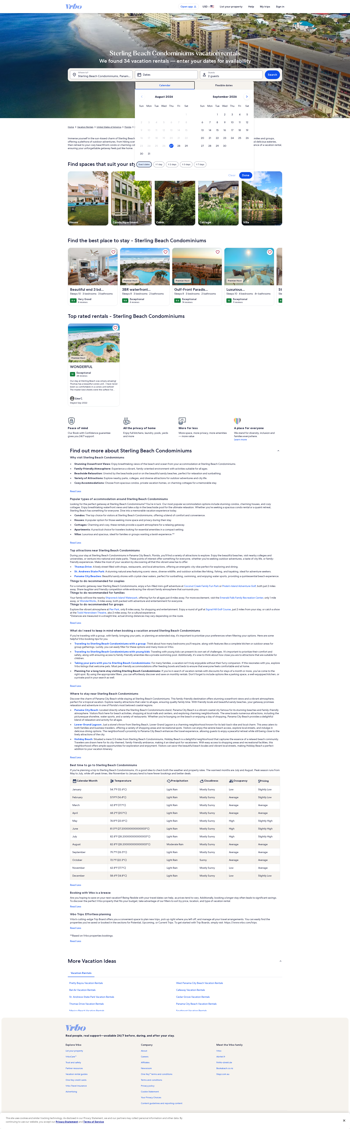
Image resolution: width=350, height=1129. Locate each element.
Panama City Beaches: (88, 576)
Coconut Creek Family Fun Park (201, 586)
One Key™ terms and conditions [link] (156, 1074)
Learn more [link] (240, 439)
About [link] (144, 1050)
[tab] (165, 85)
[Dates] (166, 74)
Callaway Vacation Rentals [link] (190, 990)
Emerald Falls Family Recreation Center (241, 597)
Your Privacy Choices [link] (151, 1097)
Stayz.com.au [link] (222, 1074)
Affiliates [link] (145, 1062)
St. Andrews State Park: (89, 571)
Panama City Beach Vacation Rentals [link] (196, 1003)
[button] (186, 114)
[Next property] (278, 277)
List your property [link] (74, 1050)
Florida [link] (128, 127)
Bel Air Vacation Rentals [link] (82, 990)
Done (245, 175)
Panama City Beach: (86, 710)
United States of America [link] (109, 127)
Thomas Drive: (83, 566)
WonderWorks (88, 601)
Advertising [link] (71, 1091)
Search (272, 74)
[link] (113, 252)
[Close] (344, 1120)
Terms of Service (93, 1121)
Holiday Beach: (84, 739)
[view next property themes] (282, 198)
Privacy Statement (67, 1121)
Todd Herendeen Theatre (91, 612)
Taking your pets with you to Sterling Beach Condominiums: (112, 663)
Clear (232, 175)
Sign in (280, 6)
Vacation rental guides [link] (77, 1074)
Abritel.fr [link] (220, 1056)
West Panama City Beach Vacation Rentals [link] (199, 983)
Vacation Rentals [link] (85, 127)
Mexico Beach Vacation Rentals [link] (86, 1010)
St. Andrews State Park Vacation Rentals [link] (91, 996)
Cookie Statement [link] (150, 1091)
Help (251, 6)
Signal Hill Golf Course (218, 609)
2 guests (213, 76)
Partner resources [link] (74, 1068)
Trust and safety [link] (73, 1062)
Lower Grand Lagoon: (88, 724)
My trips (265, 6)
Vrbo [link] (218, 1050)
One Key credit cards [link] (76, 1080)
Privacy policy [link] (147, 1085)
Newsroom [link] (146, 1068)
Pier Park (114, 609)
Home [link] (71, 127)
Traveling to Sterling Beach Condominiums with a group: (110, 643)
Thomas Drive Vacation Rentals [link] (86, 1003)
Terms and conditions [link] (151, 1080)
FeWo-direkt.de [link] (224, 1062)
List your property (231, 6)
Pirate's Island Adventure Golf (239, 586)
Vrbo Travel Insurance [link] (76, 1085)
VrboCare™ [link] (71, 1056)
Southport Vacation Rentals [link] (191, 1010)
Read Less (75, 491)
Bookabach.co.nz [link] (224, 1068)
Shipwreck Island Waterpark (121, 597)
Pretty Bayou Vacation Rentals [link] (86, 983)
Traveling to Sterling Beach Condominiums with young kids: (112, 651)
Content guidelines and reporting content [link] (161, 1103)
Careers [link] (144, 1056)
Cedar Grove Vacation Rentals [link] (193, 996)
